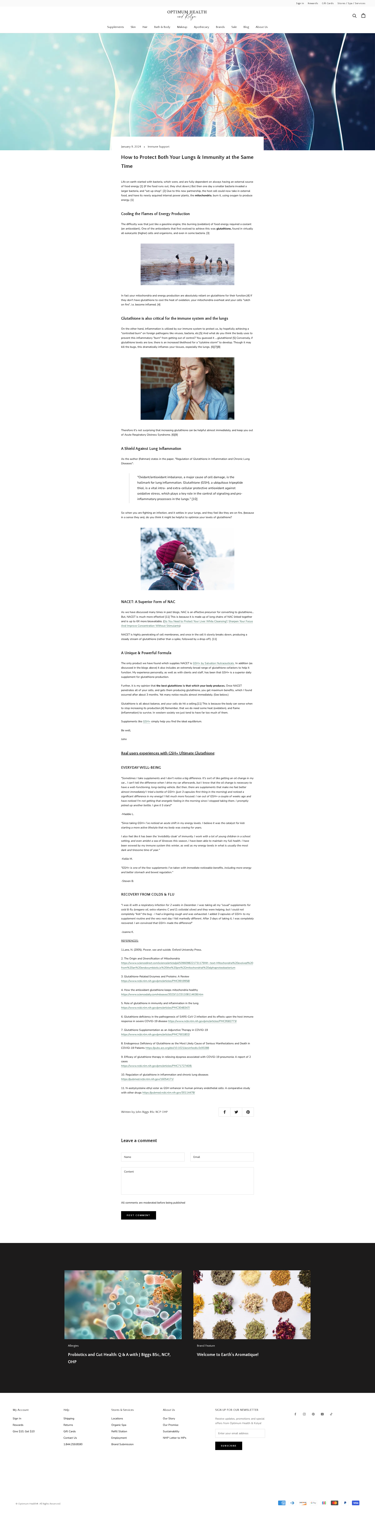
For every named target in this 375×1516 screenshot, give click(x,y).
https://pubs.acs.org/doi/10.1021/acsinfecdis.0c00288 (177, 1048)
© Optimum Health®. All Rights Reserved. (38, 1503)
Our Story (169, 1418)
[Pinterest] (313, 1414)
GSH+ (146, 721)
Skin (133, 27)
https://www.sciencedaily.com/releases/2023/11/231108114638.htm (162, 994)
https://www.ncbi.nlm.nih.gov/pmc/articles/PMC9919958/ (155, 981)
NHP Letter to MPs (174, 1438)
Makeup (182, 27)
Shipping (68, 1418)
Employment (119, 1438)
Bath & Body (162, 27)
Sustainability (171, 1431)
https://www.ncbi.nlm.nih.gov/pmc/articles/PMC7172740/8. (156, 1066)
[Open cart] (363, 15)
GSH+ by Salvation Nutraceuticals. (214, 663)
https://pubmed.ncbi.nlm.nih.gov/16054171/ (147, 1079)
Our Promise (170, 1425)
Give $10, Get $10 (24, 1431)
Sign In (300, 3)
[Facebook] (295, 1414)
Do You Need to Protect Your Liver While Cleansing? (195, 621)
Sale (234, 27)
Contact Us (70, 1438)
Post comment (138, 1215)
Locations (117, 1418)
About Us (262, 27)
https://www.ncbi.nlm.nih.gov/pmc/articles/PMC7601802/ (155, 1034)
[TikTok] (331, 1414)
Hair (144, 27)
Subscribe (229, 1446)
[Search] (355, 15)
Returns (68, 1425)
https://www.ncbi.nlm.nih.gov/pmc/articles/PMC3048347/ (155, 1008)
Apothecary (201, 27)
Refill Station (119, 1431)
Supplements (115, 27)
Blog (246, 27)
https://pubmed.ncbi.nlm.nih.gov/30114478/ (168, 1092)
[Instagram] (304, 1414)
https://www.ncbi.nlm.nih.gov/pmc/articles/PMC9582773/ (202, 1021)
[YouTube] (322, 1414)
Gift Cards (328, 3)
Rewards (313, 3)
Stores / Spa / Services (351, 3)
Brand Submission (122, 1444)
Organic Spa (118, 1425)
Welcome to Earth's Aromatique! (227, 1354)
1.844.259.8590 (72, 1444)
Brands (220, 27)
